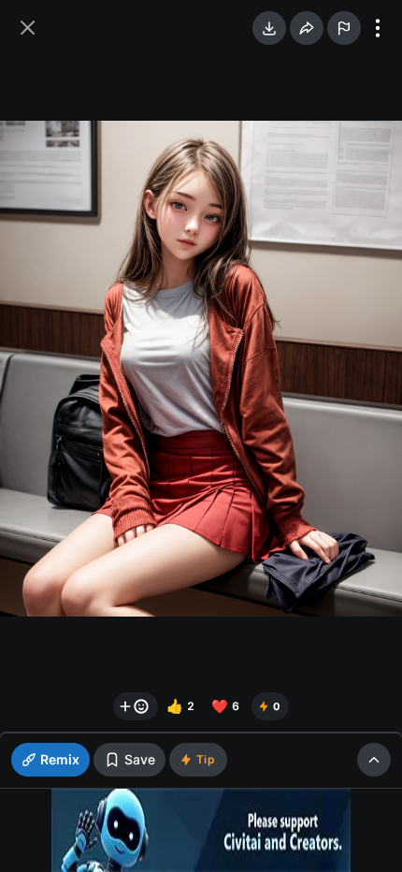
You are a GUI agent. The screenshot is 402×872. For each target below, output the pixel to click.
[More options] (378, 28)
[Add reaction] (135, 706)
